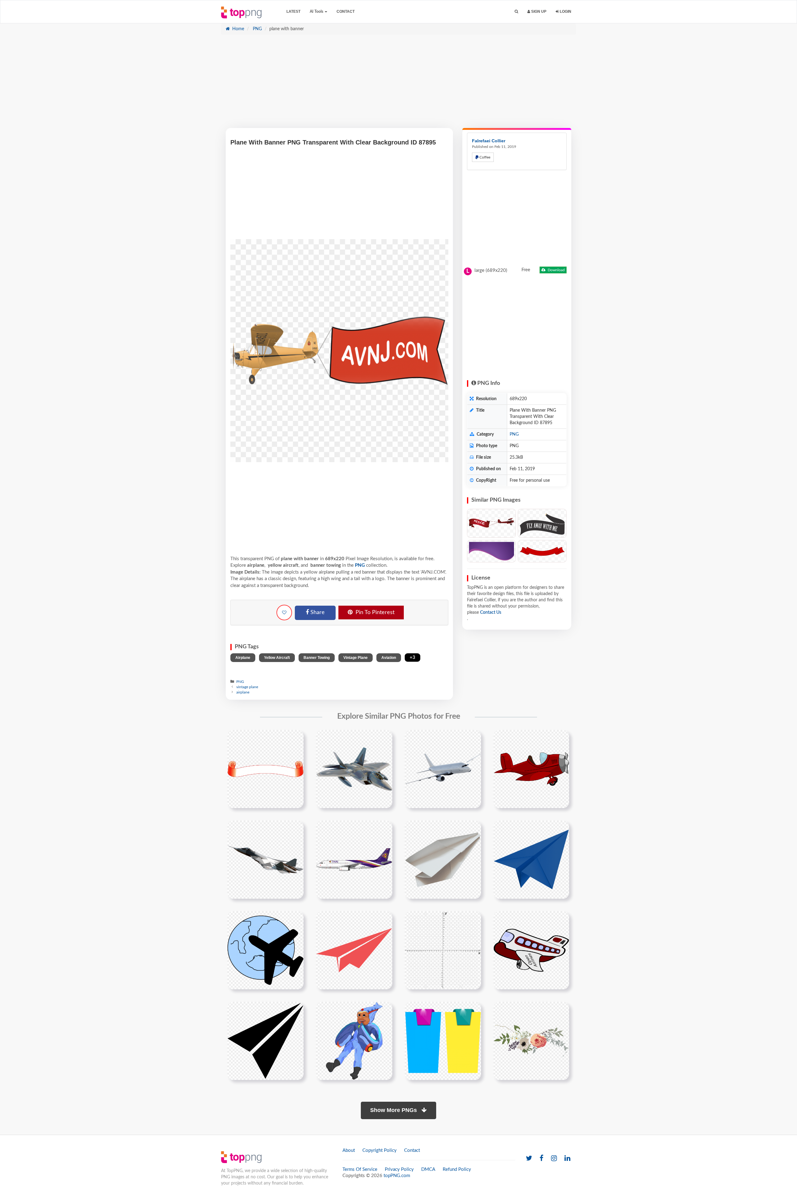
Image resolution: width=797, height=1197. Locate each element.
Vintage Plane (355, 657)
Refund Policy (457, 1169)
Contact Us (490, 612)
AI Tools (317, 11)
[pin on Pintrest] (295, 738)
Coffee (484, 157)
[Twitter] (529, 1158)
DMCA (428, 1169)
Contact (346, 11)
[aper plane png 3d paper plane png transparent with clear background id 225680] (531, 859)
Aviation (388, 657)
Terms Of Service (359, 1169)
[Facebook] (542, 1158)
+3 (412, 657)
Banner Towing (317, 657)
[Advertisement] (398, 84)
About (348, 1150)
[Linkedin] (567, 1158)
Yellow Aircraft (277, 657)
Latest (293, 11)
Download (556, 270)
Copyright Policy (379, 1150)
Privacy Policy (399, 1169)
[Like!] (284, 612)
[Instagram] (554, 1158)
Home (237, 29)
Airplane (242, 657)
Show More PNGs (394, 1110)
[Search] (516, 11)
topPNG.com (397, 1175)
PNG (257, 29)
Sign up (538, 11)
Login (565, 11)
